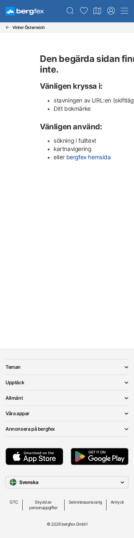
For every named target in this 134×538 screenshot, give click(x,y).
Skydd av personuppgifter (43, 504)
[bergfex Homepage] (24, 11)
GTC (14, 502)
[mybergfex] (111, 11)
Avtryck (117, 502)
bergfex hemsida (88, 157)
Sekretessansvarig (85, 502)
